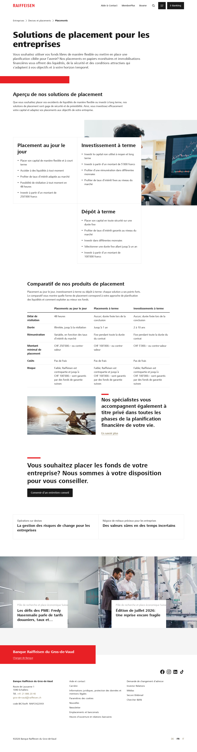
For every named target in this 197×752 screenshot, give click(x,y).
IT (183, 738)
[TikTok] (182, 672)
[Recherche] (153, 5)
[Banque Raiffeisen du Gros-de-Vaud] (24, 5)
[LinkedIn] (175, 672)
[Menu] (162, 5)
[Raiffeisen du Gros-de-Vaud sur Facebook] (162, 672)
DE (172, 738)
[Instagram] (169, 672)
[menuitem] (109, 5)
